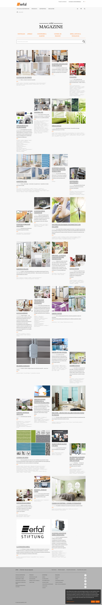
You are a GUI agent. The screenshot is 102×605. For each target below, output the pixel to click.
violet (64, 367)
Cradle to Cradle (19, 141)
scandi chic (18, 333)
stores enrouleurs (19, 84)
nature (82, 281)
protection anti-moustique (56, 237)
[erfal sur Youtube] (85, 578)
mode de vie (44, 189)
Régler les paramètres (70, 601)
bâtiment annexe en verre (68, 322)
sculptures (76, 93)
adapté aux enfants (78, 381)
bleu (20, 188)
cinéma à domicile (37, 501)
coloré (79, 88)
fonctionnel (40, 132)
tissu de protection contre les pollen (76, 193)
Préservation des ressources (21, 148)
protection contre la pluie (20, 424)
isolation (35, 420)
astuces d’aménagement (36, 277)
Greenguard (25, 141)
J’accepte (97, 601)
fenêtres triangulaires (55, 509)
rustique (76, 282)
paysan (71, 281)
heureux (71, 380)
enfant (78, 382)
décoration (37, 278)
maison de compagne (73, 280)
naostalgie (71, 283)
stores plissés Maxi (27, 233)
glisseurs (57, 555)
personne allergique (73, 470)
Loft (38, 124)
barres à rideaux (55, 551)
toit (17, 514)
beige (58, 370)
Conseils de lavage (31, 470)
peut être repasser (36, 469)
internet (40, 224)
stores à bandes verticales (40, 83)
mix (70, 282)
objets (46, 225)
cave (21, 422)
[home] (21, 4)
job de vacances (57, 452)
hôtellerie (35, 316)
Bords (38, 128)
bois (70, 92)
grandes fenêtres (38, 189)
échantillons (26, 188)
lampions (71, 93)
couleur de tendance (55, 365)
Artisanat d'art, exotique (74, 94)
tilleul (59, 274)
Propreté (40, 471)
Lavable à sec (29, 469)
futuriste (41, 128)
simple (35, 131)
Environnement (28, 149)
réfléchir (35, 421)
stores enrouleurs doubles (27, 84)
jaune (55, 369)
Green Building (19, 147)
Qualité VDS (35, 471)
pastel (63, 368)
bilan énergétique (37, 417)
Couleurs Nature (31, 191)
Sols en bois (18, 85)
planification (40, 226)
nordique (18, 335)
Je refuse (93, 601)
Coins (35, 128)
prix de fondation (19, 557)
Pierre (39, 125)
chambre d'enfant (73, 382)
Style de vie (41, 188)
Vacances (18, 191)
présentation (46, 500)
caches (58, 556)
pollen (79, 470)
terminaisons (54, 556)
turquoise (53, 368)
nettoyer (17, 472)
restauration (40, 316)
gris (40, 84)
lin (55, 135)
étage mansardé (27, 515)
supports (59, 553)
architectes (42, 225)
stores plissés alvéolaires (26, 234)
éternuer (78, 471)
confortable (76, 283)
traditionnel (80, 280)
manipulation (36, 322)
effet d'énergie (36, 418)
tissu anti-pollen (81, 473)
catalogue (71, 87)
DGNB (22, 140)
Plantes (74, 134)
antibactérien (36, 320)
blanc (43, 84)
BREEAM (26, 140)
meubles (31, 188)
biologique (71, 381)
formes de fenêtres (59, 508)
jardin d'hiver (54, 322)
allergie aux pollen (73, 471)
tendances (21, 277)
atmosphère (57, 136)
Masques (75, 95)
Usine (45, 124)
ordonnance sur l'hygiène (38, 317)
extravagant (72, 89)
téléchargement (36, 225)
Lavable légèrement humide (21, 469)
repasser (29, 472)
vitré (58, 322)
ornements (77, 89)
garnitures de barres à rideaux (57, 550)
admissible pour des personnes (21, 425)
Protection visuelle (19, 143)
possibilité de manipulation (39, 321)
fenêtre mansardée (19, 515)
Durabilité (18, 140)
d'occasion (81, 282)
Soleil (48, 190)
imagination (72, 378)
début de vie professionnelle (56, 454)
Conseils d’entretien (31, 467)
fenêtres (53, 508)
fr (83, 1)
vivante (61, 136)
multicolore (75, 88)
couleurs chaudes (73, 90)
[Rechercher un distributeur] (81, 8)
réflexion (46, 420)
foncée (44, 129)
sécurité (71, 379)
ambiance (53, 422)
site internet (36, 224)
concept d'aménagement (38, 324)
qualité (76, 378)
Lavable (25, 470)
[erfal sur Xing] (85, 587)
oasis (53, 136)
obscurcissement (37, 326)
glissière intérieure (62, 552)
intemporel (37, 191)
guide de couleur (63, 366)
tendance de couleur (55, 366)
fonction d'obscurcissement (78, 379)
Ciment (35, 125)
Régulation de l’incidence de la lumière (37, 466)
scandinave (23, 333)
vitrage (61, 322)
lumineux (23, 85)
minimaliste (46, 125)
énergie (41, 418)
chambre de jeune (77, 380)
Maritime (22, 191)
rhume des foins (72, 472)
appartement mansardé (23, 514)
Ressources (18, 150)
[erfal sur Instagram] (85, 584)
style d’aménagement (20, 278)
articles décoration (65, 135)
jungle (83, 135)
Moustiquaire (72, 194)
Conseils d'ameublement (26, 189)
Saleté (21, 472)
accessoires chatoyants (80, 91)
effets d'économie (41, 420)
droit (38, 131)
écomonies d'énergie (45, 419)
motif (83, 86)
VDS (36, 470)
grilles (59, 236)
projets (35, 226)
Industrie (41, 124)
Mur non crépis (44, 130)
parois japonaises (32, 83)
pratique (35, 132)
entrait (24, 516)
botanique (78, 135)
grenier (28, 516)
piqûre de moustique (73, 236)
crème (58, 369)
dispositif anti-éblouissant (56, 423)
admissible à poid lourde (67, 238)
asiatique (81, 92)
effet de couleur (62, 365)
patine (79, 281)
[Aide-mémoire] (77, 8)
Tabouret (81, 94)
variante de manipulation (38, 323)
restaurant (36, 319)
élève (62, 452)
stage (53, 452)
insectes (67, 236)
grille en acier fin (78, 192)
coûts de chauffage (37, 419)
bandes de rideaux (55, 552)
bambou (74, 91)
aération (60, 238)
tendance (35, 188)
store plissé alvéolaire (41, 421)
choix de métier (58, 453)
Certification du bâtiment (20, 146)
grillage (17, 423)
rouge (60, 368)
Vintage (79, 95)
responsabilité (18, 149)
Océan (41, 190)
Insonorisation (23, 150)
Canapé (71, 95)
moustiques (63, 236)
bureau (70, 422)
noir (35, 120)
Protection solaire (36, 84)
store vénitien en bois (61, 273)
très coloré (53, 367)
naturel (78, 133)
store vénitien (54, 273)
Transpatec (75, 473)
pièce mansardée (19, 516)
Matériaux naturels (75, 92)
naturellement (18, 189)
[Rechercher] (84, 8)
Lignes (46, 127)
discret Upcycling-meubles (38, 126)
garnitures (61, 555)
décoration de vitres (61, 554)
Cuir (41, 125)
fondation (18, 556)
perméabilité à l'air (75, 237)
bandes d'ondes (54, 553)
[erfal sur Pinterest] (85, 581)
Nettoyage (42, 468)
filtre (46, 224)
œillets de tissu (54, 554)
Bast (80, 134)
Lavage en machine (19, 470)
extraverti (78, 90)
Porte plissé (71, 191)
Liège (83, 134)
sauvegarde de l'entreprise (25, 556)
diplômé (53, 453)
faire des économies (43, 422)
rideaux (60, 551)
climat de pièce (36, 422)
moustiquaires (72, 192)
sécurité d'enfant (27, 373)
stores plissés (26, 83)
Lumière (45, 128)
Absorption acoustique (20, 151)
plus (17, 81)
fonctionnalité (81, 378)
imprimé (28, 334)
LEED (30, 140)
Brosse (26, 472)
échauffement (43, 417)
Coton (53, 135)
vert (75, 133)
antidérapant (28, 426)
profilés (53, 555)
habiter (71, 88)
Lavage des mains (43, 469)
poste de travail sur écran (60, 422)
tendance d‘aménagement (29, 278)
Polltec (71, 473)
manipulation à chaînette (35, 373)
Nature (71, 85)
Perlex (40, 319)
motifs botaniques (73, 135)
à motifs (82, 90)
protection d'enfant (19, 373)
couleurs (21, 83)
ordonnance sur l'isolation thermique (40, 318)
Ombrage (35, 129)
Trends (17, 83)
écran (67, 422)
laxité (65, 136)
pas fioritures (45, 131)
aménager (26, 277)
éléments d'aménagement (38, 325)
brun (53, 370)
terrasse (74, 238)
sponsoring (42, 556)
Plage (45, 190)
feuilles (17, 422)
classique (74, 281)
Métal (47, 129)
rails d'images (63, 556)
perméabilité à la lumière (66, 237)
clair (41, 131)
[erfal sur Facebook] (85, 575)
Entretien (37, 467)
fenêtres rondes (65, 508)
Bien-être (44, 471)
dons (38, 556)
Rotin (70, 91)
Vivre (33, 189)
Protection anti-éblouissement (21, 144)
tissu (44, 224)
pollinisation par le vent (80, 472)
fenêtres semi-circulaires (73, 508)
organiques (59, 135)
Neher (79, 236)
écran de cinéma (37, 500)
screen (43, 319)
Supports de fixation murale (39, 127)
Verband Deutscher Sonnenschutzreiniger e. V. (24, 471)
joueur (73, 282)
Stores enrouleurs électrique (79, 191)
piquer (82, 471)
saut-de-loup (77, 194)
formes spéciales (63, 509)
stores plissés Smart (19, 233)
